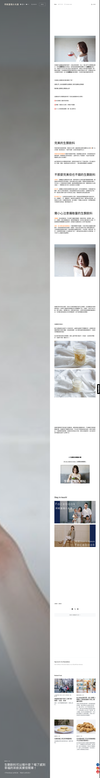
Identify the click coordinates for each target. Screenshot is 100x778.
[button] (34, 4)
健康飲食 (6, 761)
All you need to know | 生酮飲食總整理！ (75, 461)
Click (98, 389)
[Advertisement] (75, 23)
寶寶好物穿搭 (79, 695)
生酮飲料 (56, 603)
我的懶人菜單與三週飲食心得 (62, 88)
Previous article (11, 773)
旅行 (64, 695)
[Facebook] (20, 4)
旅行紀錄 (67, 695)
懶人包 (61, 695)
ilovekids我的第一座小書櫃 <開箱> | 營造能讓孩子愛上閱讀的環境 (86, 699)
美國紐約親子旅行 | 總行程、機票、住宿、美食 (63, 700)
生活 (9, 761)
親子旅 (55, 696)
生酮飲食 (61, 65)
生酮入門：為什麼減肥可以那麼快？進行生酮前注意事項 (69, 84)
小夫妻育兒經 (56, 695)
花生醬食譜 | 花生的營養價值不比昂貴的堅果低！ (86, 739)
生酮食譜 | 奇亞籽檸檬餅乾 (63, 739)
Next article (25, 773)
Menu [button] (42, 4)
